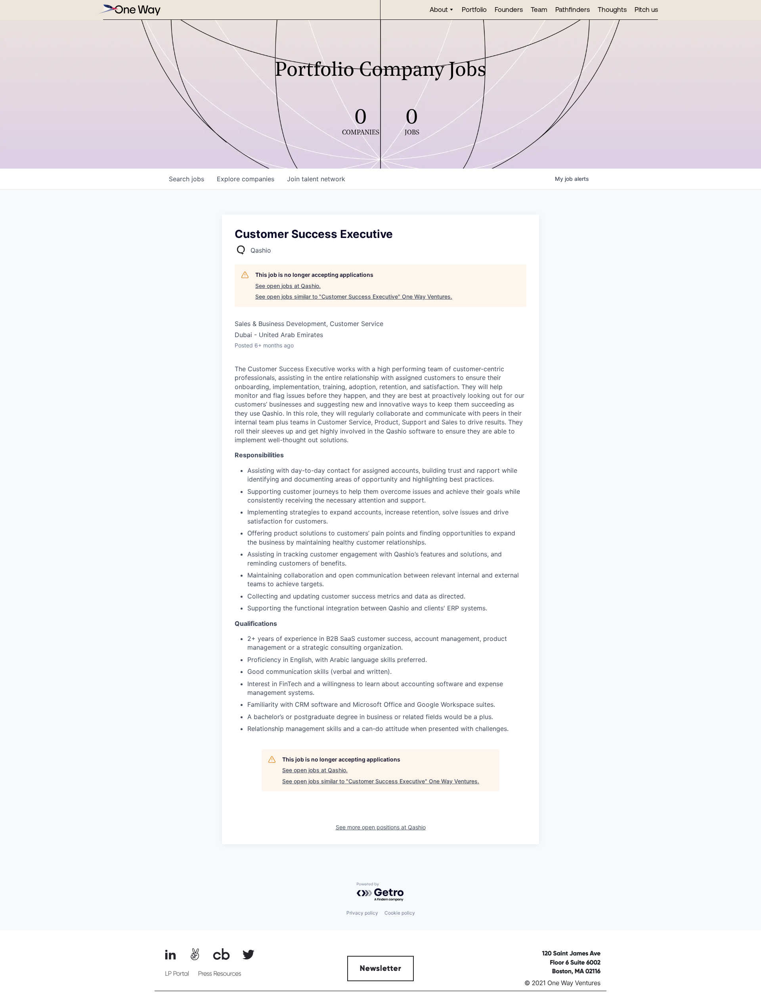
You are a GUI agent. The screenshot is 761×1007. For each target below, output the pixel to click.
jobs (186, 179)
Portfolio (474, 9)
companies (245, 179)
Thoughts (612, 9)
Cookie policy (399, 913)
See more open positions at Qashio (381, 827)
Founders (509, 9)
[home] (129, 9)
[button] (442, 10)
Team (539, 9)
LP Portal (177, 974)
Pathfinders (572, 9)
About (439, 9)
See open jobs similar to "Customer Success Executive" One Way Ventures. (353, 296)
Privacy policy (362, 913)
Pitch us (646, 9)
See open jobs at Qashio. (288, 285)
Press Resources (219, 974)
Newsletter (381, 968)
